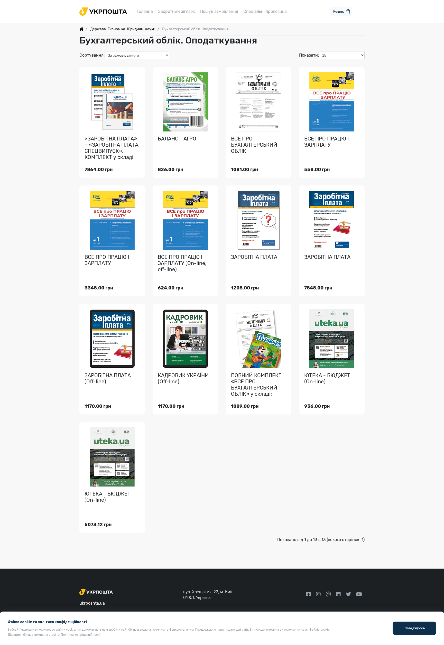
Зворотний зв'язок (176, 11)
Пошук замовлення (219, 11)
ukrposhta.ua (92, 603)
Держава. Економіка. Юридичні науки (122, 29)
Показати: (309, 55)
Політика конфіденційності (80, 635)
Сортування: (92, 55)
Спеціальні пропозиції (265, 11)
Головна (145, 11)
